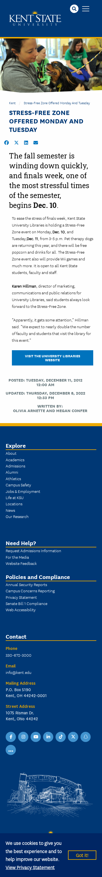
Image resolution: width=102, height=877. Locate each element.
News (10, 510)
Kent (12, 102)
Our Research (17, 516)
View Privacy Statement (30, 867)
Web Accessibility (21, 609)
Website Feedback (21, 563)
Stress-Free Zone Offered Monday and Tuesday (57, 102)
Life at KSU (15, 497)
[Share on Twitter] (16, 143)
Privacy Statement (21, 597)
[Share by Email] (35, 143)
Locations (14, 503)
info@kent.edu (18, 672)
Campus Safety (18, 485)
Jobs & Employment (23, 491)
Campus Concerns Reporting (30, 590)
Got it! (82, 854)
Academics (15, 459)
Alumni (12, 472)
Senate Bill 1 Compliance (26, 603)
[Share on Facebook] (6, 143)
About (11, 453)
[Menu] (85, 9)
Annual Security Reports (26, 584)
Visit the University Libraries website (52, 358)
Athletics (13, 478)
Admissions (15, 466)
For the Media (17, 557)
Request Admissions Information (33, 550)
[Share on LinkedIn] (26, 143)
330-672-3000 (18, 655)
